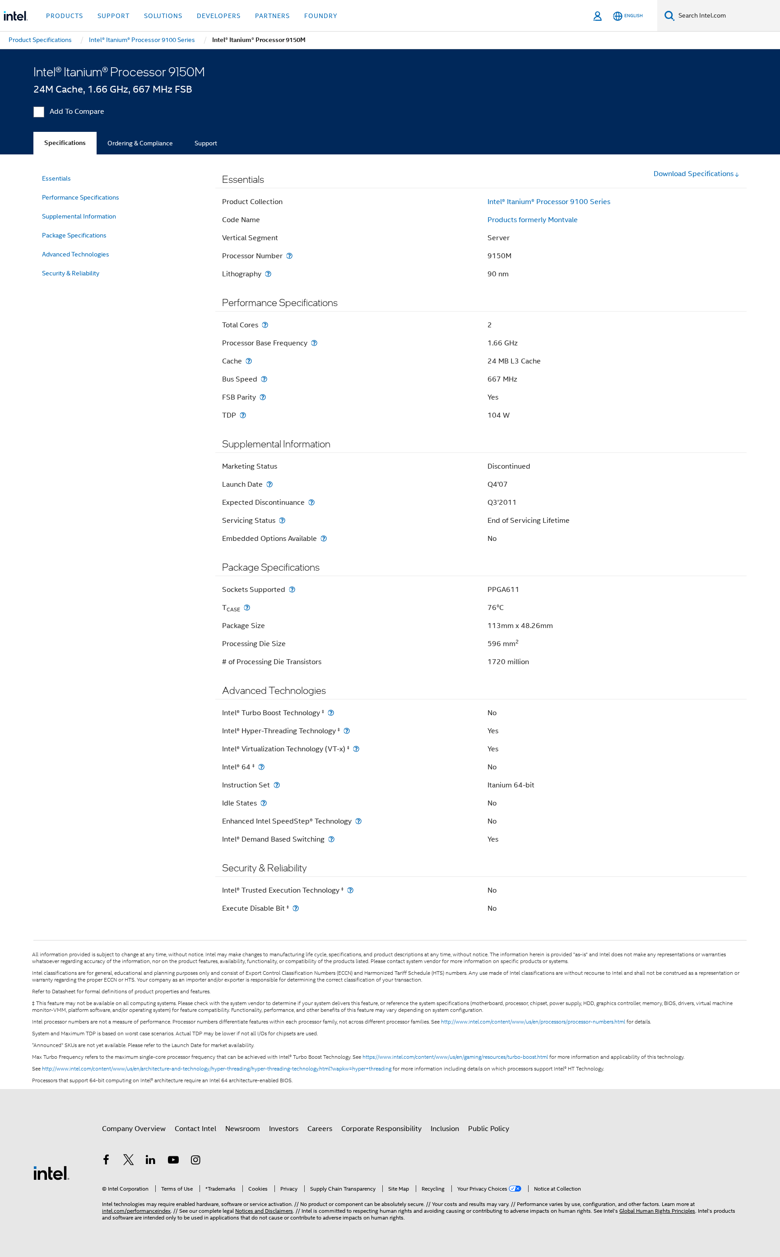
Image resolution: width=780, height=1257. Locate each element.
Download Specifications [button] (694, 173)
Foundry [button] (321, 16)
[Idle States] (264, 803)
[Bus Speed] (264, 379)
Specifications (65, 143)
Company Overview (134, 1128)
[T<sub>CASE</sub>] (247, 607)
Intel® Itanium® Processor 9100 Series (549, 201)
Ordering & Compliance (140, 143)
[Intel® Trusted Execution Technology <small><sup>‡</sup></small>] (350, 890)
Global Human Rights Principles (657, 1210)
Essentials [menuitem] (56, 178)
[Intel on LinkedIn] (150, 1161)
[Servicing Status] (282, 520)
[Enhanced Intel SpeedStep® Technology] (358, 821)
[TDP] (243, 415)
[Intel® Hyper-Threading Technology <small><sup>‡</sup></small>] (347, 731)
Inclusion (445, 1128)
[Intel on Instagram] (195, 1161)
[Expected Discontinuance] (311, 502)
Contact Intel (195, 1128)
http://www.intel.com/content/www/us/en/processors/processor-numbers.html (533, 1021)
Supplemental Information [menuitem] (79, 216)
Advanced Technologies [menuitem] (75, 254)
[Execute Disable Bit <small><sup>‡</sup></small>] (296, 908)
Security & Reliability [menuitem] (70, 273)
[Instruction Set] (277, 785)
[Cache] (249, 361)
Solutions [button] (163, 16)
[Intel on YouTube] (173, 1161)
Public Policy (488, 1128)
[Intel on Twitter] (128, 1161)
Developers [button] (219, 16)
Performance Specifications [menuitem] (80, 197)
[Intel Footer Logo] (51, 1172)
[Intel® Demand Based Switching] (331, 839)
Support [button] (114, 16)
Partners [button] (272, 16)
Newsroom (242, 1128)
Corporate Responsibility (381, 1128)
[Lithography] (268, 274)
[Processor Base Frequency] (314, 343)
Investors (283, 1128)
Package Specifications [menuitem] (74, 235)
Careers (319, 1128)
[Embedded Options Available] (324, 538)
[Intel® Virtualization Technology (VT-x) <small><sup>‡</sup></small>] (356, 749)
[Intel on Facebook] (106, 1161)
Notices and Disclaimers (264, 1210)
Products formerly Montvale (533, 219)
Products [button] (64, 16)
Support (206, 143)
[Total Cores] (265, 325)
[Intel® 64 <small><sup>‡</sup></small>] (261, 767)
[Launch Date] (269, 484)
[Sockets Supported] (292, 589)
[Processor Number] (289, 256)
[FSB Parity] (263, 397)
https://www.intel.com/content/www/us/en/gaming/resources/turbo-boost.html (455, 1057)
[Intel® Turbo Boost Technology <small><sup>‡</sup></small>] (331, 713)
